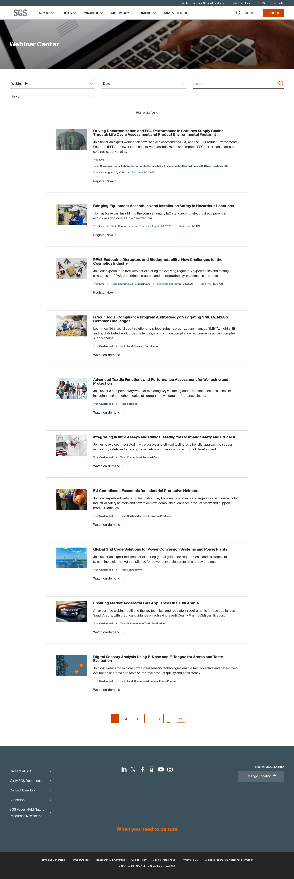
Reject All (164, 115)
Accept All (194, 115)
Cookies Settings (103, 115)
